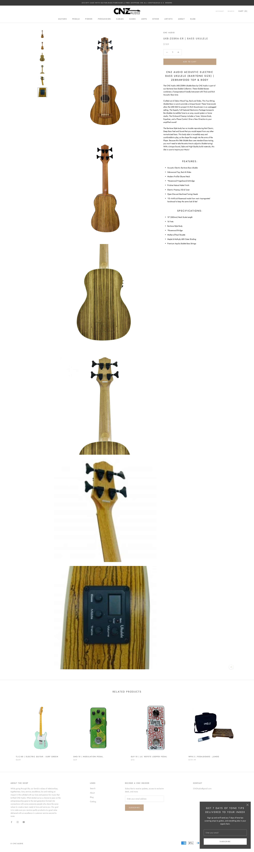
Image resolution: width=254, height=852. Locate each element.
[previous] (8, 729)
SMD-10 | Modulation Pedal (88, 756)
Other (155, 19)
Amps (144, 19)
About (181, 19)
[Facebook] (11, 821)
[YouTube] (24, 821)
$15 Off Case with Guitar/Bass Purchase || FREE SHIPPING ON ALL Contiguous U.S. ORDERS (127, 3)
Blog (193, 19)
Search (231, 11)
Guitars (62, 19)
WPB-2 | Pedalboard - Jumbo (204, 756)
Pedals (76, 19)
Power (88, 19)
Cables (120, 19)
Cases (132, 19)
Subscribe (225, 841)
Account (220, 11)
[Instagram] (18, 821)
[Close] (247, 805)
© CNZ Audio (17, 843)
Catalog (93, 801)
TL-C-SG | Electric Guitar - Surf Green (37, 756)
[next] (246, 729)
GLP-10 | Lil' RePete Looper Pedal (149, 756)
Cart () (243, 11)
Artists (169, 19)
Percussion (104, 19)
